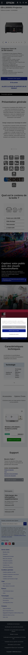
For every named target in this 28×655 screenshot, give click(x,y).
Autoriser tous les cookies (14, 330)
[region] (14, 327)
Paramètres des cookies (14, 334)
